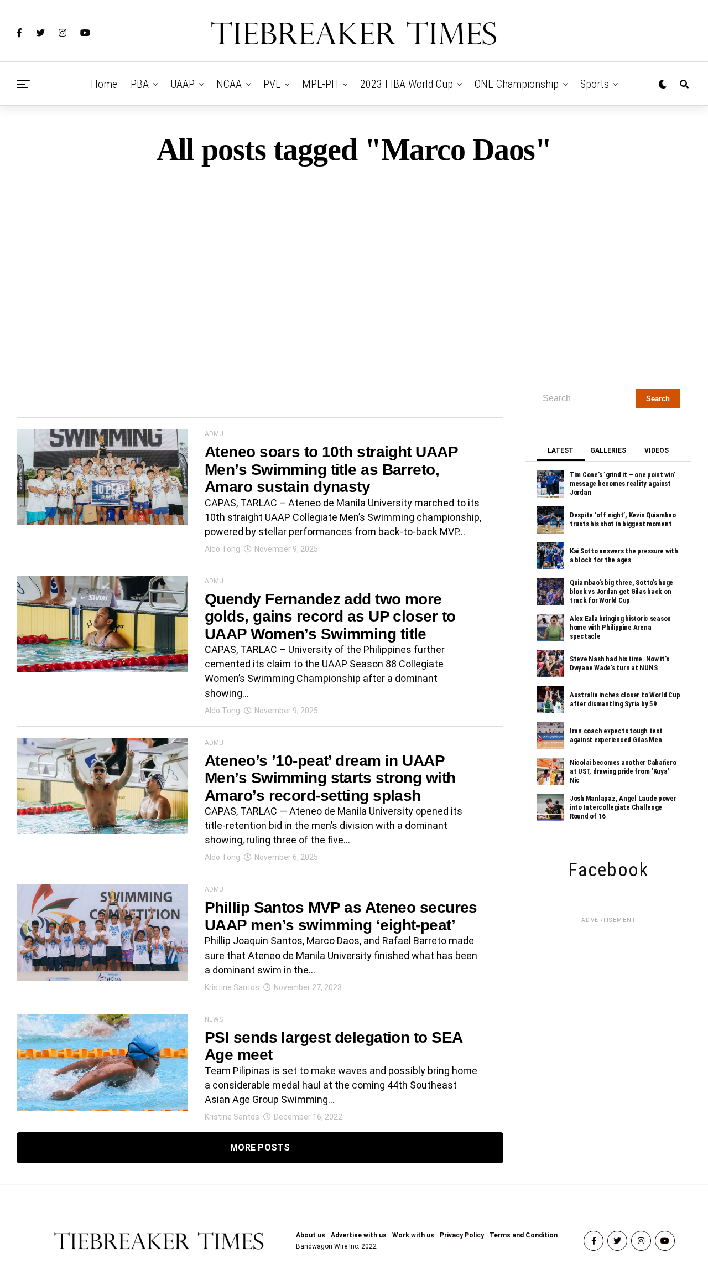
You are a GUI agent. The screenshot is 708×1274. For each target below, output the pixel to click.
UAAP (182, 84)
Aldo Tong (222, 549)
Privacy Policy (462, 1235)
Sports (594, 84)
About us (310, 1235)
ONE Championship (517, 84)
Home (104, 84)
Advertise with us (359, 1235)
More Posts (260, 1147)
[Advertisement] (354, 272)
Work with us (413, 1235)
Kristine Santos (232, 987)
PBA (140, 84)
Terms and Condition (524, 1235)
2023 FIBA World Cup (406, 84)
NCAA (229, 84)
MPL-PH (320, 84)
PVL (271, 84)
